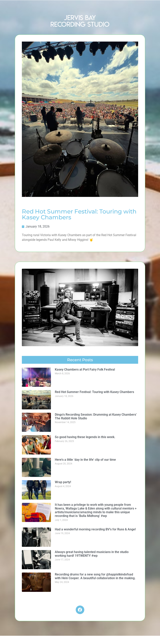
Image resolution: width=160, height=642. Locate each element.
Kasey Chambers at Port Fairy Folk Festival (85, 369)
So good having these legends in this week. (85, 437)
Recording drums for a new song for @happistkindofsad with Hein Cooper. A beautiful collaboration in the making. (95, 576)
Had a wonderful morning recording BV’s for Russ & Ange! (95, 529)
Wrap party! (63, 482)
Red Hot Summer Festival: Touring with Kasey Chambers (94, 392)
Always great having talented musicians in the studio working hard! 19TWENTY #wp (92, 554)
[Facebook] (80, 610)
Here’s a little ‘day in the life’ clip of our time (85, 459)
